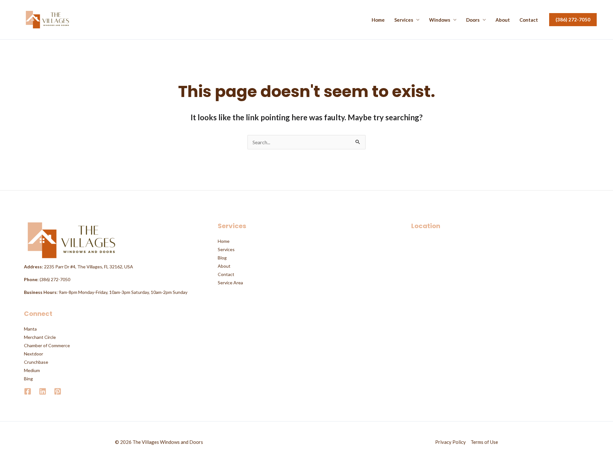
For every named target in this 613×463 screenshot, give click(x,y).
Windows (439, 20)
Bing (28, 378)
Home (378, 20)
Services (403, 20)
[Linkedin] (42, 391)
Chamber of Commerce (47, 345)
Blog (222, 257)
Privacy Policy (450, 442)
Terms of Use (484, 442)
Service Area (230, 282)
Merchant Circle (40, 337)
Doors (473, 20)
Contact (528, 20)
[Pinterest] (57, 391)
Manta (30, 329)
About (503, 20)
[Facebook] (27, 391)
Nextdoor (33, 353)
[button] (573, 19)
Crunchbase (36, 362)
